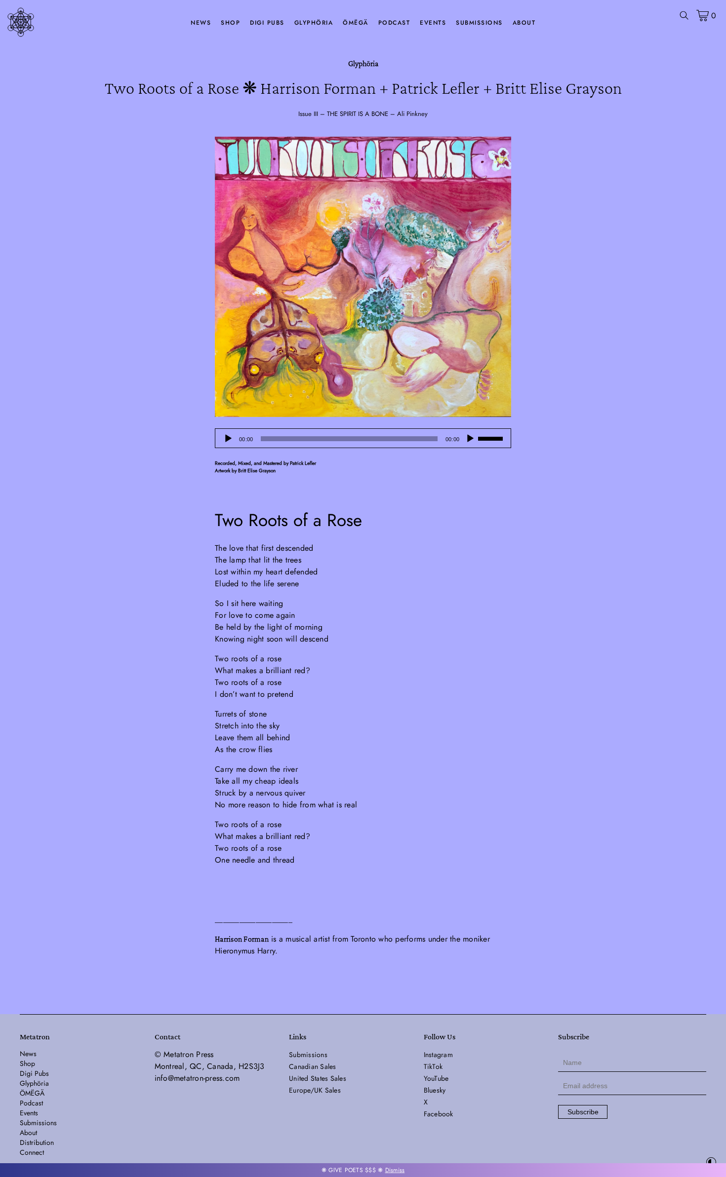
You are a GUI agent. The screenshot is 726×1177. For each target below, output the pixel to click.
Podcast (394, 22)
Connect (32, 1152)
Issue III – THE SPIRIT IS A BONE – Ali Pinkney (363, 113)
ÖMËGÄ (355, 22)
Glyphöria (313, 22)
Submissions (479, 22)
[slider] (492, 438)
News (201, 22)
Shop (230, 22)
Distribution (37, 1142)
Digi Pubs (267, 22)
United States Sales (317, 1078)
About (524, 22)
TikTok (433, 1066)
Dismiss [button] (395, 1170)
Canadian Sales (312, 1066)
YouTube (436, 1078)
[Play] (228, 439)
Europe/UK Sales (315, 1090)
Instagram (438, 1055)
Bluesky (435, 1090)
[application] (363, 438)
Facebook (438, 1114)
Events (433, 22)
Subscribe (583, 1112)
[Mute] (470, 439)
